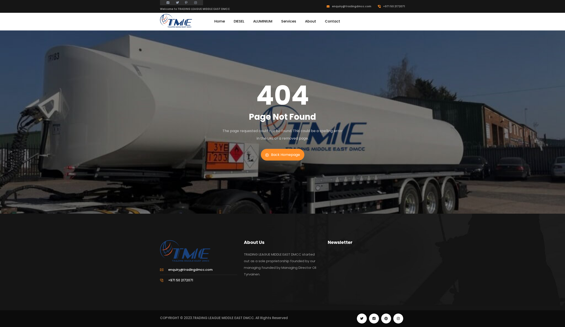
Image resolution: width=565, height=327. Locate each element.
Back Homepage (285, 154)
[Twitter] (362, 318)
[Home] (176, 21)
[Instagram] (398, 318)
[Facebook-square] (374, 318)
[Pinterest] (386, 318)
